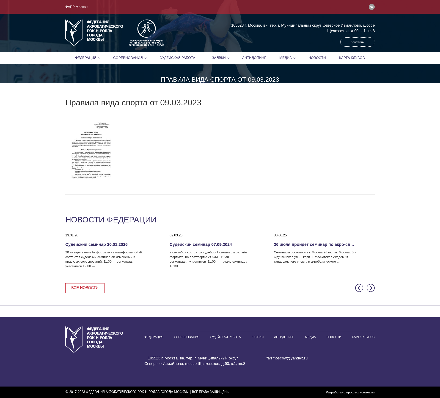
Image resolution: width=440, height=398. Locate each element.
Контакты (357, 42)
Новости (317, 58)
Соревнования (128, 58)
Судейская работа (177, 58)
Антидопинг (254, 58)
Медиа (285, 58)
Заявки (219, 58)
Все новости (85, 288)
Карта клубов (352, 58)
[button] (359, 288)
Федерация (85, 58)
